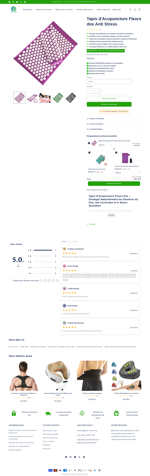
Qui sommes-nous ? (50, 430)
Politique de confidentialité (19, 446)
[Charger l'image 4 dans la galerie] (58, 98)
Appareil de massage (38, 347)
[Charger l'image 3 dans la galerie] (45, 98)
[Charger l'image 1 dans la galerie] (19, 98)
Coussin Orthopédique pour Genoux (126, 393)
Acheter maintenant (109, 104)
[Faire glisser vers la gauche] (11, 98)
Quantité (90, 86)
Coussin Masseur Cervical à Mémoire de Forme (58, 394)
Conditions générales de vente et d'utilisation (21, 438)
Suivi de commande (50, 438)
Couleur (89, 77)
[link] (94, 143)
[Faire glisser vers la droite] (79, 98)
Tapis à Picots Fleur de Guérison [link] (126, 166)
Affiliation (47, 445)
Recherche (47, 448)
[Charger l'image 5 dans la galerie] (71, 98)
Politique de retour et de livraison (21, 443)
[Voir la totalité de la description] (111, 215)
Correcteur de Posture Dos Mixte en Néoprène (23, 394)
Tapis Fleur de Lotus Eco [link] (97, 169)
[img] (69, 253)
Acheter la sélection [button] (114, 183)
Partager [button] (92, 224)
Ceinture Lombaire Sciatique (92, 393)
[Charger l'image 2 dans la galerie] (32, 98)
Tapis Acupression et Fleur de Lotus (90, 347)
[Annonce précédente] (49, 2)
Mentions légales (15, 450)
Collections (24, 347)
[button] (28, 9)
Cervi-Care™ (13, 347)
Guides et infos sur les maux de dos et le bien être (23, 431)
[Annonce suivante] (101, 2)
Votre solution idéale (50, 434)
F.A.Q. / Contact (49, 441)
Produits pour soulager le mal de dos (61, 347)
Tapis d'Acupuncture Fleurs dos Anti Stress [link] (114, 141)
